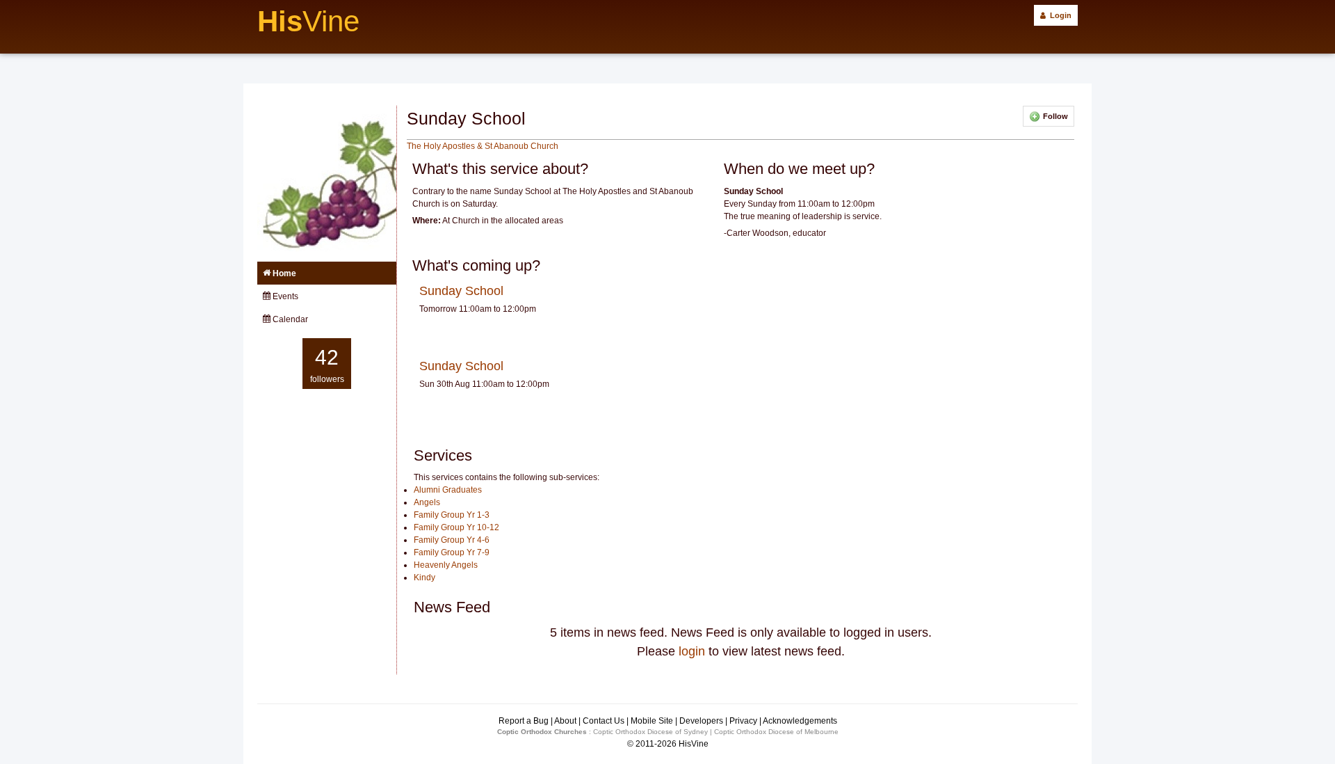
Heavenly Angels (446, 565)
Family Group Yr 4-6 (452, 540)
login (692, 651)
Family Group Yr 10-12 (456, 527)
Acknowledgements (800, 721)
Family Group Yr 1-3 (452, 515)
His (308, 21)
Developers (701, 721)
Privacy (743, 721)
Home (283, 273)
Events (284, 296)
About (565, 721)
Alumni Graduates (448, 490)
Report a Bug (524, 721)
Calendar (289, 319)
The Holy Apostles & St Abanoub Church (482, 146)
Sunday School (461, 291)
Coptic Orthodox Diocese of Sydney (650, 731)
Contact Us (603, 721)
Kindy (424, 577)
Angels (427, 502)
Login (1058, 15)
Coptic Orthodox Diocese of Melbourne (776, 731)
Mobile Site (652, 721)
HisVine (694, 744)
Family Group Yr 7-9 (452, 552)
